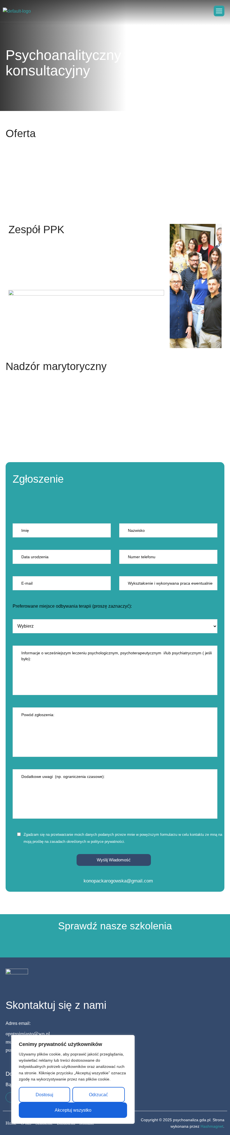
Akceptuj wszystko (73, 1110)
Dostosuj (44, 1094)
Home (11, 1123)
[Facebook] (11, 1097)
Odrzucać (98, 1094)
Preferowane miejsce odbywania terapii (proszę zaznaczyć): (72, 606)
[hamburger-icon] (219, 11)
